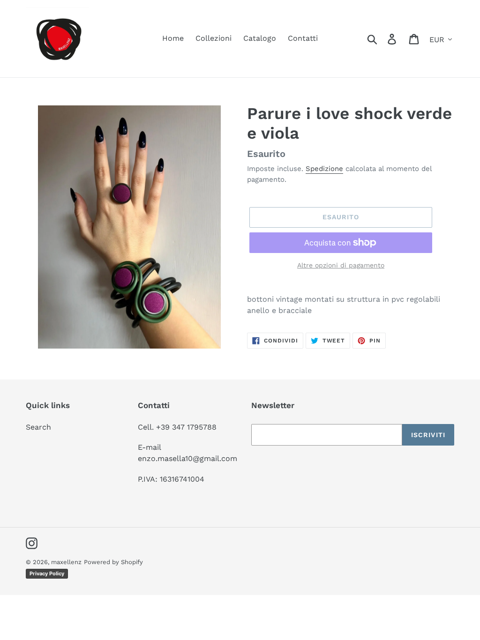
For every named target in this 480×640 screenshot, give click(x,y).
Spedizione (324, 168)
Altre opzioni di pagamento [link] (340, 265)
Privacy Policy (47, 573)
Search (38, 427)
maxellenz (66, 562)
